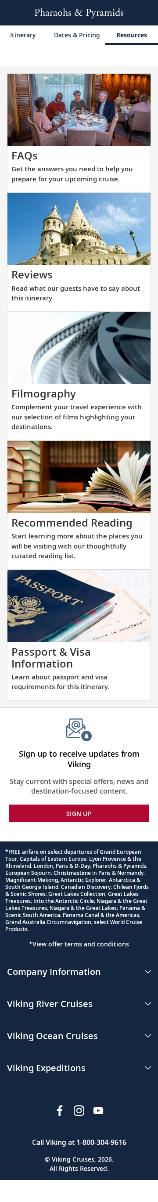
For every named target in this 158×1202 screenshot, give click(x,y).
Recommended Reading (72, 522)
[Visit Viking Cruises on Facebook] (59, 1110)
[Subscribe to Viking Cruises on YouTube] (98, 1110)
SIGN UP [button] (79, 813)
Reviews (32, 274)
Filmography (43, 393)
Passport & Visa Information (51, 657)
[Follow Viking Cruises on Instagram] (79, 1110)
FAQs (24, 155)
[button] (79, 972)
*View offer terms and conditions (79, 944)
